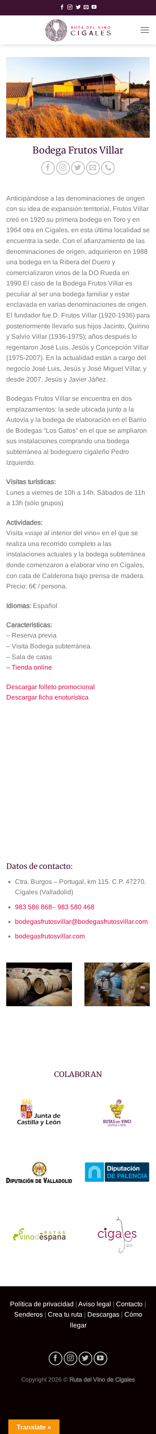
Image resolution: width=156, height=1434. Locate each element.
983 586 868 (33, 907)
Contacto (129, 1303)
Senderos (28, 1314)
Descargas (103, 1314)
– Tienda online (29, 667)
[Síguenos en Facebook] (61, 7)
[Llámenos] (108, 168)
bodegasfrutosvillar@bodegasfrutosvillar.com (81, 921)
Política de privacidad (42, 1303)
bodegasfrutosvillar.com (50, 936)
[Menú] (145, 30)
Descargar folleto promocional (50, 686)
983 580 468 (75, 907)
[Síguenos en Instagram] (69, 7)
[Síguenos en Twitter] (78, 7)
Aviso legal (94, 1303)
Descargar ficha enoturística (47, 697)
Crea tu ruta (65, 1314)
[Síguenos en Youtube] (94, 7)
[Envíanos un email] (86, 7)
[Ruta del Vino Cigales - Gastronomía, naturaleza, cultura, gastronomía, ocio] (78, 30)
